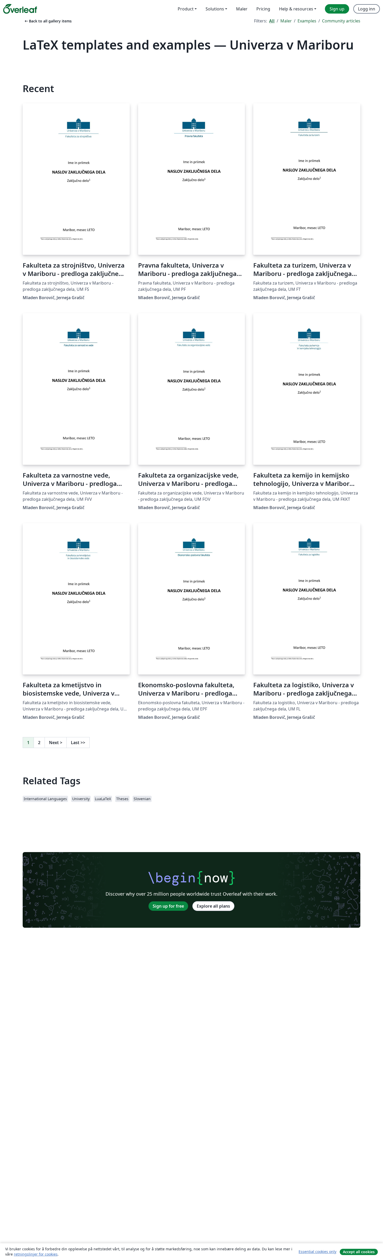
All (272, 21)
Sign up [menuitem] (337, 9)
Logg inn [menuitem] (366, 9)
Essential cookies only (317, 1251)
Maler (286, 21)
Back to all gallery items (48, 21)
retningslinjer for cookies (36, 1254)
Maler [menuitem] (242, 9)
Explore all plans (213, 906)
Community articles (341, 21)
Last (78, 742)
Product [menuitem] (186, 9)
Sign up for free (168, 906)
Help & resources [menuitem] (296, 9)
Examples (307, 21)
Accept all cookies (359, 1251)
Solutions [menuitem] (215, 9)
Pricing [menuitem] (263, 9)
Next (55, 742)
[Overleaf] (20, 9)
